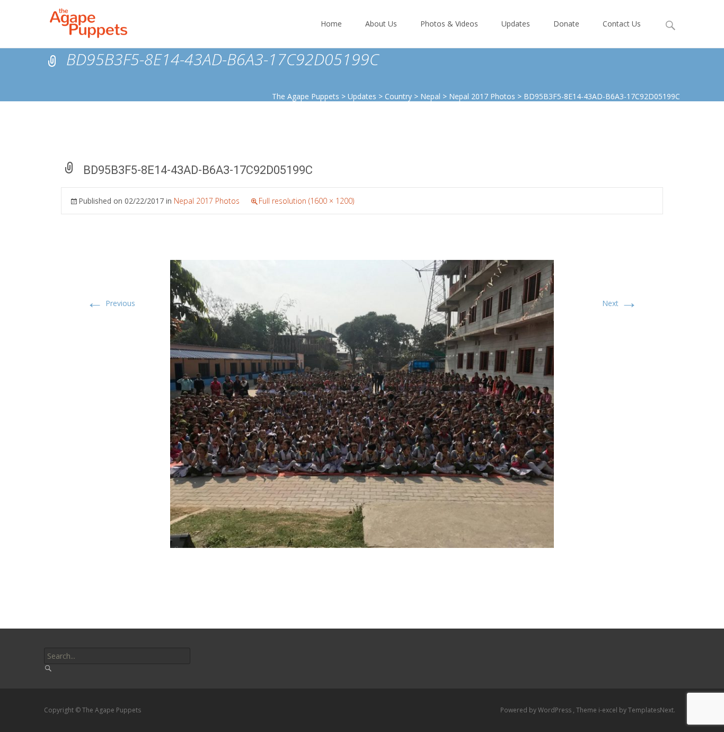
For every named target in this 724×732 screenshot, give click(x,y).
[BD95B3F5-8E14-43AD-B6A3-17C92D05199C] (362, 403)
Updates (515, 24)
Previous (110, 303)
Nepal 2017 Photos (207, 201)
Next (620, 303)
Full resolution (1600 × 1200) (306, 201)
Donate (566, 24)
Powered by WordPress (536, 709)
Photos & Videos (449, 24)
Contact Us (622, 24)
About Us (381, 24)
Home (331, 24)
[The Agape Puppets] (80, 21)
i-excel (608, 709)
